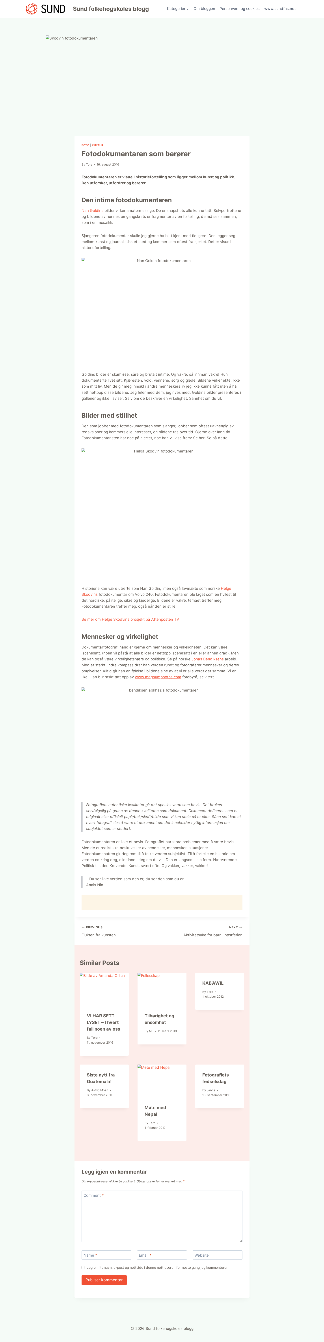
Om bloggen (204, 8)
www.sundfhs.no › (280, 8)
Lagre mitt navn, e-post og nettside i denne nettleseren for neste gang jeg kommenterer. (157, 1267)
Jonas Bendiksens (208, 659)
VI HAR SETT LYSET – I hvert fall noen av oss (103, 1022)
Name (90, 1255)
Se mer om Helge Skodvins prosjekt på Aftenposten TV (130, 619)
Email (145, 1255)
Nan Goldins (92, 210)
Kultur (97, 145)
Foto (85, 145)
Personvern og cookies (240, 8)
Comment (94, 1195)
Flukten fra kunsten (99, 931)
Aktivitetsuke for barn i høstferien (212, 931)
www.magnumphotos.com (158, 677)
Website (201, 1255)
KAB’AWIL (212, 983)
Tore (89, 164)
